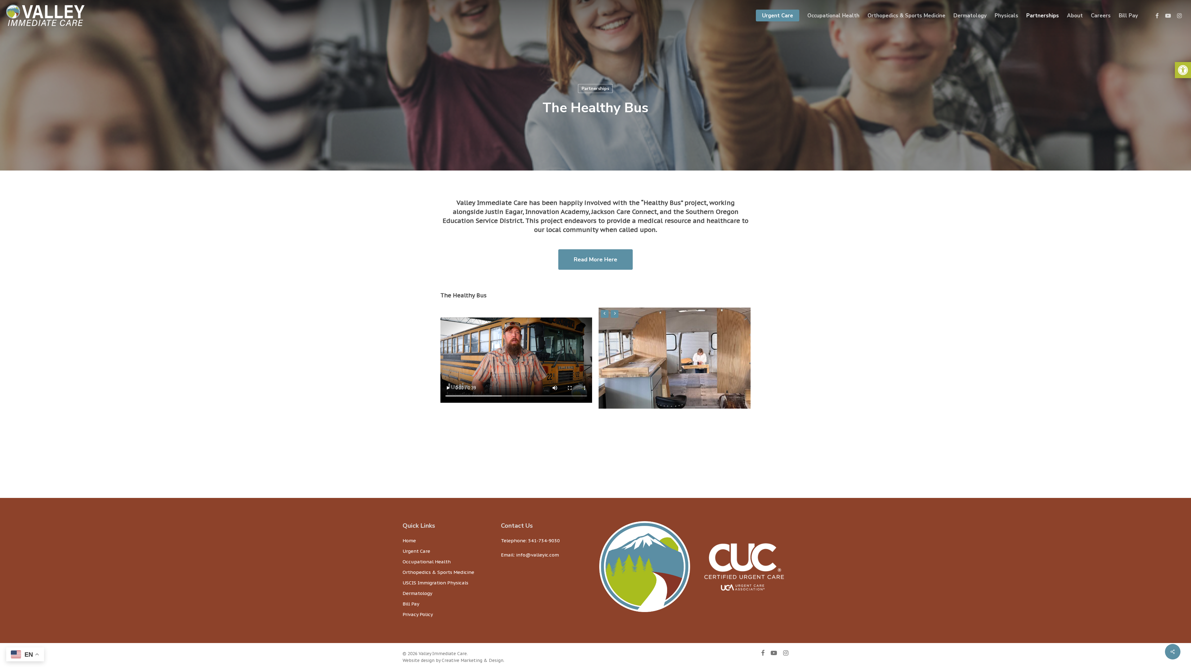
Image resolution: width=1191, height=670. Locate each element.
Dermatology (417, 593)
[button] (1183, 70)
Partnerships (595, 88)
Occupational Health (427, 562)
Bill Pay (411, 604)
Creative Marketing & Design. (473, 660)
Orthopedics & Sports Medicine (438, 572)
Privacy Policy (418, 614)
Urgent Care (416, 551)
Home (409, 541)
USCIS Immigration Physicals (435, 583)
